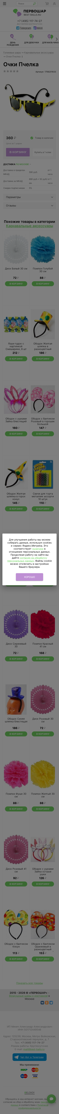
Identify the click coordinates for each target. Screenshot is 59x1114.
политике (37, 548)
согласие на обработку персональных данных (27, 559)
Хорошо (29, 576)
